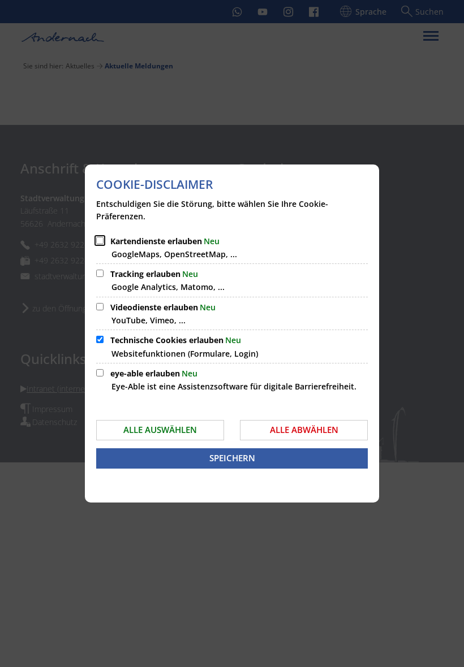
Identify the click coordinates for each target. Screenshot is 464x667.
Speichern (232, 458)
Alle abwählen (304, 429)
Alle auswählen (160, 429)
